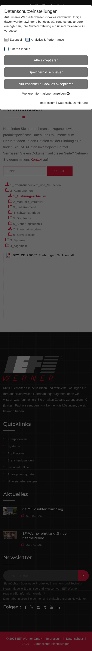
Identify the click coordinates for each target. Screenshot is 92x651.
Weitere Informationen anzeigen (44, 93)
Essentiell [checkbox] (16, 39)
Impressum (47, 102)
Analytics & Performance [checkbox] (47, 39)
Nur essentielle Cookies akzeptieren (46, 84)
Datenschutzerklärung (73, 102)
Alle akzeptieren (46, 60)
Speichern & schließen (46, 72)
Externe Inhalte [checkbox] (20, 48)
